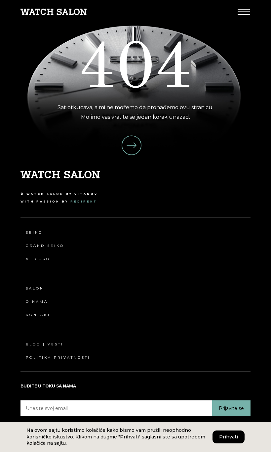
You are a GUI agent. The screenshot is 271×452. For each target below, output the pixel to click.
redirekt (83, 201)
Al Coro (38, 259)
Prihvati (228, 437)
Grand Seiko (45, 246)
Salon (35, 288)
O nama (37, 301)
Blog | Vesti (44, 344)
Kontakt (38, 315)
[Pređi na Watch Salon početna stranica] (53, 11)
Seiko (34, 232)
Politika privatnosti (58, 357)
